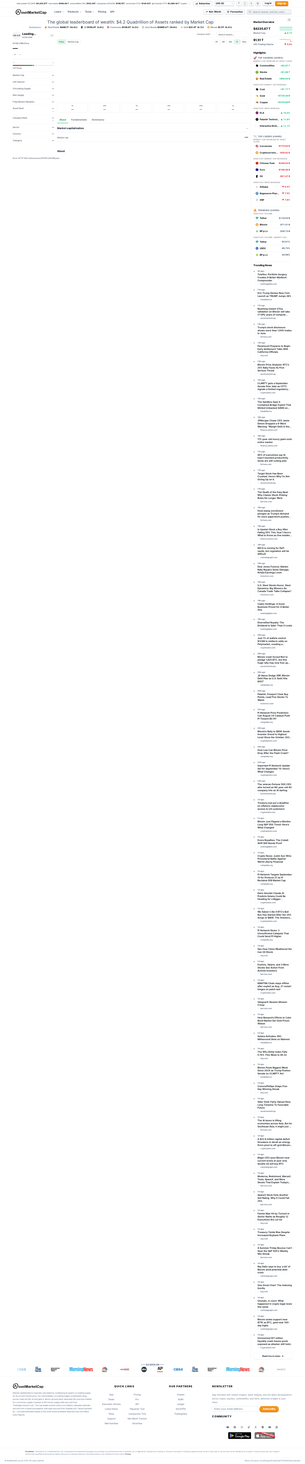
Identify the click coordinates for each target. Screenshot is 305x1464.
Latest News (111, 1408)
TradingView (180, 1413)
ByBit (180, 1399)
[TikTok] (248, 1427)
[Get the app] (245, 3)
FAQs (111, 1413)
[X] (255, 1427)
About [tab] (62, 119)
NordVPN (181, 1408)
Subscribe (269, 1409)
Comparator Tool (137, 1413)
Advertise (137, 1423)
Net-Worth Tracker (137, 1418)
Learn (57, 11)
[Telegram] (262, 1427)
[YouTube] (227, 1427)
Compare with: (203, 34)
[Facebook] (234, 1427)
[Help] (238, 3)
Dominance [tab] (98, 119)
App (111, 1394)
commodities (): (83, 3)
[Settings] (257, 3)
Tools (88, 11)
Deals (111, 1399)
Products (73, 11)
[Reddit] (276, 1427)
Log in (268, 3)
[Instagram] (241, 1427)
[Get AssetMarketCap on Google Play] (239, 1435)
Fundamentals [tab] (79, 119)
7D (216, 42)
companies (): (111, 3)
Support (111, 1418)
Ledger (180, 1404)
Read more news (273, 1356)
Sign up (282, 3)
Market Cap (73, 42)
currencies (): (138, 3)
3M (230, 42)
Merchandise (111, 1423)
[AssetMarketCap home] (32, 12)
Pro (137, 1399)
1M (223, 42)
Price (61, 42)
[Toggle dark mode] (251, 3)
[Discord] (269, 1427)
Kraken (180, 1394)
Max (244, 42)
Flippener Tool (137, 1408)
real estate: (58, 3)
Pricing (102, 11)
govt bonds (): (166, 3)
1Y (237, 42)
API (112, 11)
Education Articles (111, 1404)
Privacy (128, 1454)
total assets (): (32, 3)
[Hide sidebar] (289, 20)
